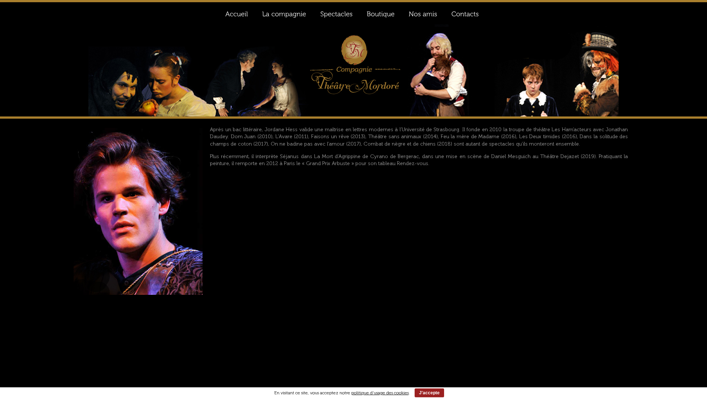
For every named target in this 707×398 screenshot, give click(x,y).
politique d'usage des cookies (380, 392)
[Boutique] (380, 13)
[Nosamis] (422, 13)
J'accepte (429, 392)
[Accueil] (236, 13)
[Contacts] (465, 13)
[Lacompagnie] (284, 13)
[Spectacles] (336, 13)
